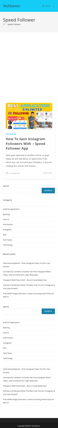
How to (6, 219)
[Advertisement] (29, 70)
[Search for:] (53, 6)
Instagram (11, 134)
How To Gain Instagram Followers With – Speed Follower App (25, 143)
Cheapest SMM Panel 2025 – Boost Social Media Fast (25, 280)
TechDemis (11, 6)
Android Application (11, 209)
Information (8, 224)
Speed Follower (14, 24)
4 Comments (14, 173)
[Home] (4, 24)
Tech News (7, 240)
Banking (6, 214)
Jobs (4, 234)
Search (48, 190)
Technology (8, 245)
